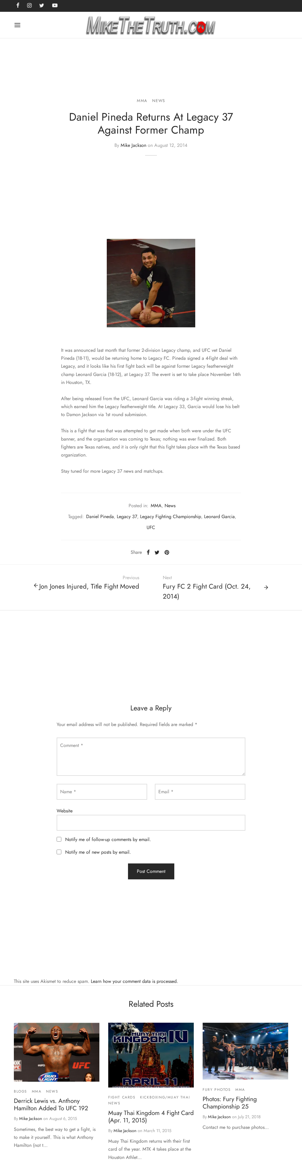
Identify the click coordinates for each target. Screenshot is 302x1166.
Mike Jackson (133, 145)
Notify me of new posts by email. (98, 852)
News (158, 101)
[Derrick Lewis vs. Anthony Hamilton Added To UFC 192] (56, 1052)
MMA (142, 101)
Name (68, 791)
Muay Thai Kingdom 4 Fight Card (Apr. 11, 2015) (151, 1116)
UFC (151, 527)
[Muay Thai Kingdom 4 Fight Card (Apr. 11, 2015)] (151, 1055)
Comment (71, 745)
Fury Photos (217, 1089)
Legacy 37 (127, 516)
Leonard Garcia (219, 516)
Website (65, 810)
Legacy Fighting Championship (170, 516)
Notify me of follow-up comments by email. (108, 839)
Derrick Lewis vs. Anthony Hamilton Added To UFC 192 (51, 1104)
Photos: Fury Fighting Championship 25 (230, 1103)
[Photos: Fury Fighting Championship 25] (245, 1051)
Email (165, 791)
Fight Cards (122, 1097)
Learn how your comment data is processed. (134, 981)
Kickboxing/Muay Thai (165, 1097)
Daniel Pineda (100, 516)
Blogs (20, 1091)
